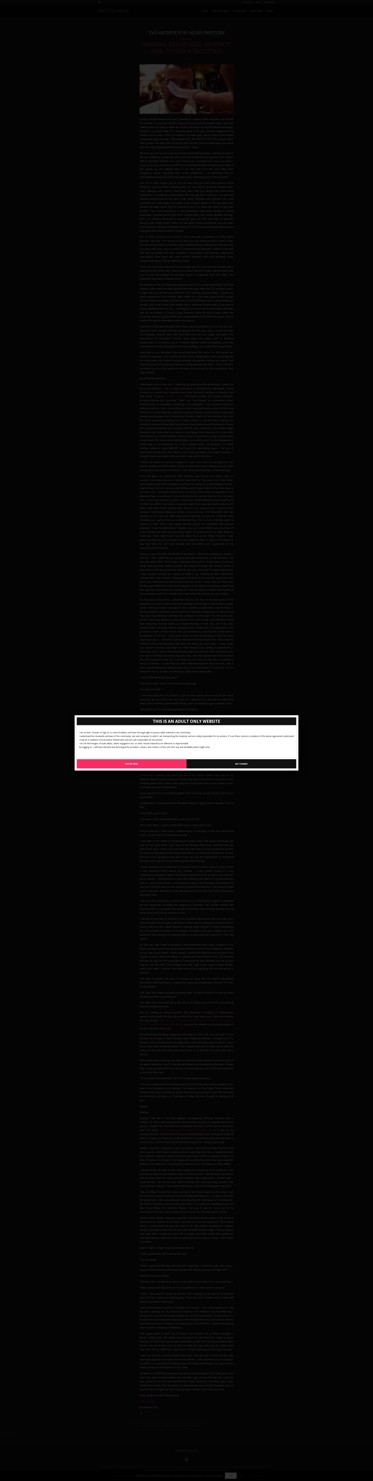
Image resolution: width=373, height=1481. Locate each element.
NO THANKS (241, 763)
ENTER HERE (131, 763)
